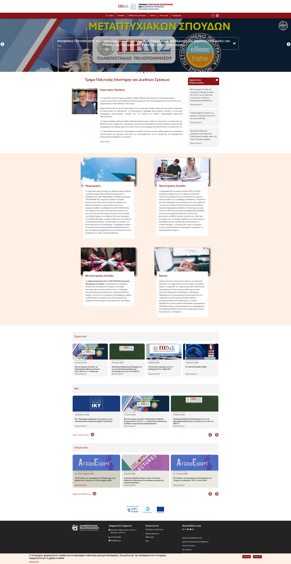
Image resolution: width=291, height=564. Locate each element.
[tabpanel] (145, 44)
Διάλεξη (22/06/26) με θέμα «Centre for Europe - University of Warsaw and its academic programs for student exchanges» (144, 480)
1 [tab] (137, 73)
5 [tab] (150, 73)
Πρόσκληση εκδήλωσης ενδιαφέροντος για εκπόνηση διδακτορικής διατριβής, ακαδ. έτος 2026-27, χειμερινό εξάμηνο (203, 135)
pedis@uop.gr (116, 540)
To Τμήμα (109, 15)
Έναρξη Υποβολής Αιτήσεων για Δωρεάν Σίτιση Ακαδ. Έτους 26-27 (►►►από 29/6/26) (202, 115)
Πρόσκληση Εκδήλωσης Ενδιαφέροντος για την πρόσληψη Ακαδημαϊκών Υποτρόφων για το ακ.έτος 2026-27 (127, 369)
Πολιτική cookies (188, 546)
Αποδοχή (246, 557)
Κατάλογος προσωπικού (154, 529)
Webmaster (150, 537)
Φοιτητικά (164, 15)
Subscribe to (73, 146)
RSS (147, 541)
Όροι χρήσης (187, 549)
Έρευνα (153, 15)
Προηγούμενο (2, 44)
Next (288, 44)
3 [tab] (144, 73)
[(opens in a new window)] (132, 510)
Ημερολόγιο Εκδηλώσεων (82, 494)
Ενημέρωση (176, 15)
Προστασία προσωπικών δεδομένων (195, 542)
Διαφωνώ (257, 557)
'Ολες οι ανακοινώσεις (81, 435)
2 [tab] (140, 73)
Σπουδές (121, 15)
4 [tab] (147, 73)
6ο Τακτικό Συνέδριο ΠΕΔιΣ (196, 367)
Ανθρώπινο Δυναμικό (137, 15)
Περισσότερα (195, 104)
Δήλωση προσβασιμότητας (192, 538)
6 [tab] (154, 73)
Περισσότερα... (105, 141)
